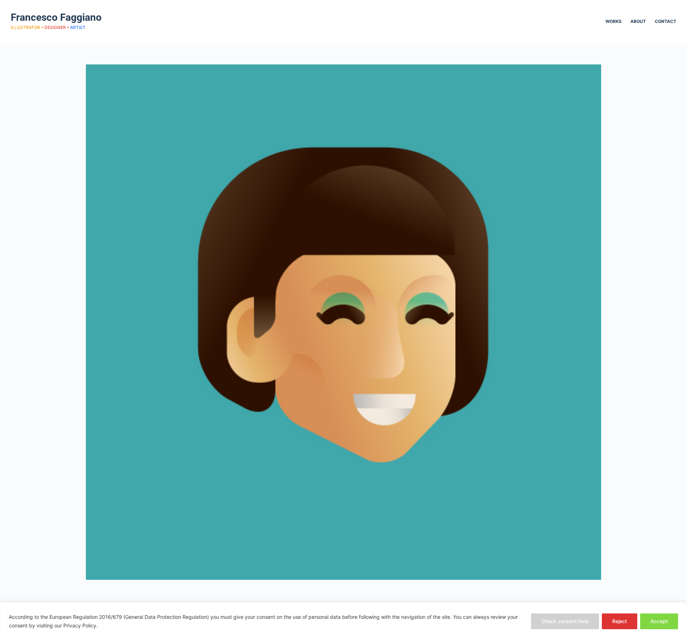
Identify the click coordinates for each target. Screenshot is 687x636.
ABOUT (638, 21)
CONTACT (665, 21)
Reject (619, 621)
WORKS (613, 21)
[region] (343, 619)
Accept (659, 621)
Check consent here (565, 621)
